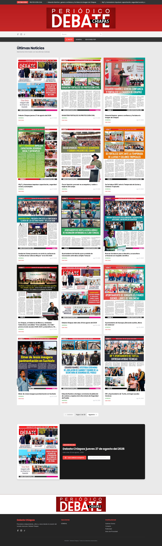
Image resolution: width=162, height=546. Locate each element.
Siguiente (91, 415)
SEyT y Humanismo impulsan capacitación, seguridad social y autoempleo (85, 2)
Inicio (70, 39)
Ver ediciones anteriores (97, 458)
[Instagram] (21, 34)
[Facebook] (18, 34)
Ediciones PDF (90, 39)
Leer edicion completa (76, 458)
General (79, 39)
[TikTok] (25, 34)
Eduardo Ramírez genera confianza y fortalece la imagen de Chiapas (30, 2)
